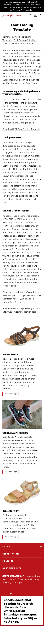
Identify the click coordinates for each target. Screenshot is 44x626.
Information (10, 554)
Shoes (6, 547)
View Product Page (10, 394)
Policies (8, 561)
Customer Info (12, 568)
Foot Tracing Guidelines (25, 40)
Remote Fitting (10, 37)
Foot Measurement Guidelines (18, 43)
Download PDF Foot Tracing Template (21, 129)
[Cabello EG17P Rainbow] (22, 414)
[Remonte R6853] (22, 492)
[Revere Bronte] (22, 336)
